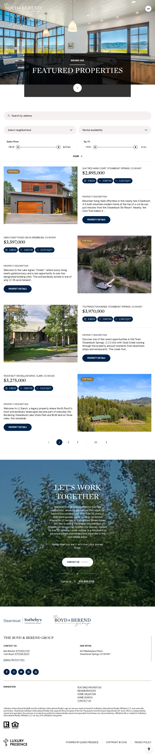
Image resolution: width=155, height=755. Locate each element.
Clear (76, 156)
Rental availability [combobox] (92, 130)
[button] (77, 562)
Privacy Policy (143, 742)
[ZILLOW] (36, 672)
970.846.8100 (22, 654)
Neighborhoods (87, 691)
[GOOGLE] (28, 672)
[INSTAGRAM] (14, 672)
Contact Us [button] (84, 701)
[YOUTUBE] (21, 672)
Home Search (85, 697)
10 (95, 442)
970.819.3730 (86, 581)
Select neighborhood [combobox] (19, 130)
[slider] (18, 147)
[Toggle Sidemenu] (148, 9)
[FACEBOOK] (7, 672)
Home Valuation (87, 694)
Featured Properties (90, 687)
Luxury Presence (89, 742)
